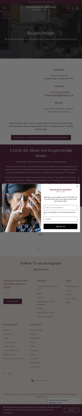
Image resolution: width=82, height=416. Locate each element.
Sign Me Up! (60, 226)
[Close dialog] (77, 186)
